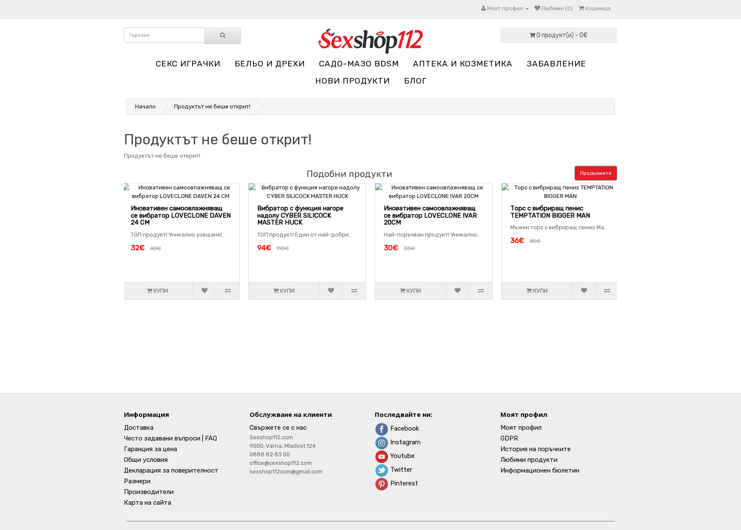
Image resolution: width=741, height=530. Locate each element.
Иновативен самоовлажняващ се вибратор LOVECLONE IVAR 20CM (430, 215)
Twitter (400, 469)
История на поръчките (535, 449)
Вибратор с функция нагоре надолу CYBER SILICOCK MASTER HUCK (300, 215)
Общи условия (146, 460)
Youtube (402, 456)
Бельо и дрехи (270, 64)
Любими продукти (528, 460)
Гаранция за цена (150, 449)
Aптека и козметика (462, 64)
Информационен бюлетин (539, 470)
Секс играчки (188, 64)
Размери (137, 481)
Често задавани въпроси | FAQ (170, 438)
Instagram (405, 442)
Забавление (556, 64)
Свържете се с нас (278, 427)
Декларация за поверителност (171, 470)
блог (415, 81)
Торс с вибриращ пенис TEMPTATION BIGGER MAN (550, 211)
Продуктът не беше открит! (212, 106)
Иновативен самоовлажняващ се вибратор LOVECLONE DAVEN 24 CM (181, 215)
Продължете (595, 173)
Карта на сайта (147, 502)
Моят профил (521, 427)
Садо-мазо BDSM (359, 64)
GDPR (509, 438)
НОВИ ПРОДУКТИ (352, 81)
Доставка (139, 427)
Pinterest (403, 483)
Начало (145, 106)
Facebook (404, 428)
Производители (149, 492)
